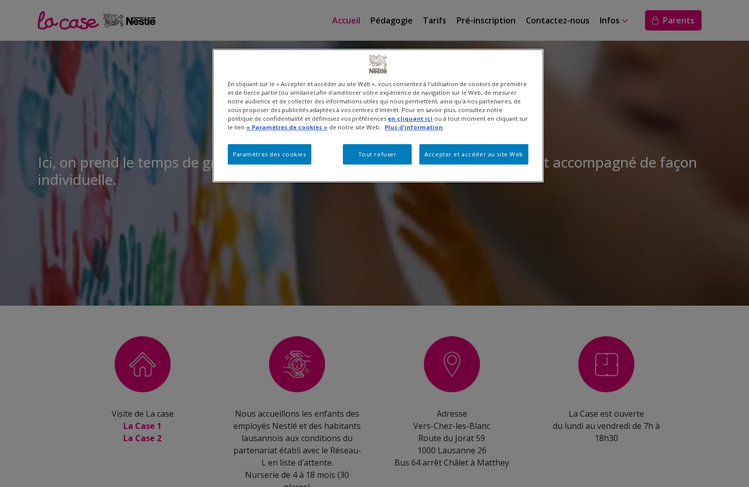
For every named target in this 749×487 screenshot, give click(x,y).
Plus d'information (414, 127)
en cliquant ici (410, 118)
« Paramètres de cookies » (287, 127)
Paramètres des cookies (269, 154)
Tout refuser (377, 154)
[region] (378, 115)
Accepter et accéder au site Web (473, 154)
